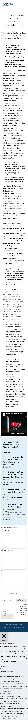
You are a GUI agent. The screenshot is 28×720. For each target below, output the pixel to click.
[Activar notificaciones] (23, 715)
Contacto (22, 627)
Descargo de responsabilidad (11, 627)
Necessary (6, 669)
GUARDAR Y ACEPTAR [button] (8, 719)
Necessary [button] (4, 666)
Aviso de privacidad (18, 624)
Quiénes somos (8, 624)
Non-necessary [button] (5, 691)
